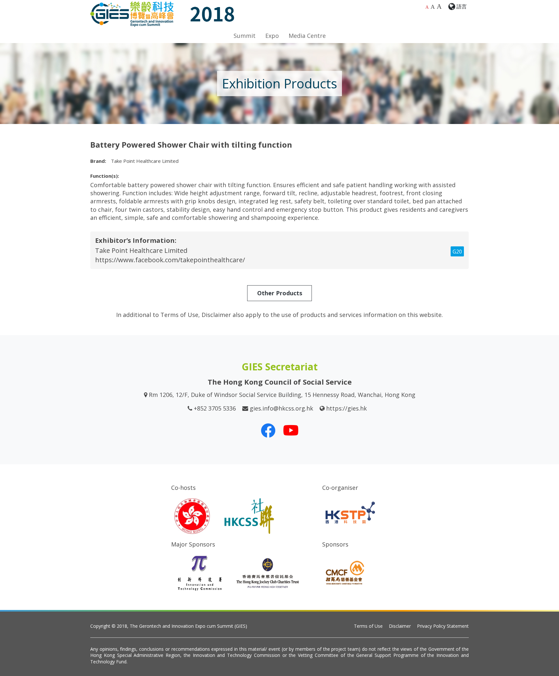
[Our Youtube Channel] (291, 430)
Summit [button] (245, 35)
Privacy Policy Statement (443, 626)
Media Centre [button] (307, 35)
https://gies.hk (346, 408)
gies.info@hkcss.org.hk (281, 408)
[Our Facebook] (268, 430)
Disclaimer (400, 626)
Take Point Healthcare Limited (141, 250)
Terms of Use (368, 626)
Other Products (279, 293)
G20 (457, 251)
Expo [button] (272, 35)
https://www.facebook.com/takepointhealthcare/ (170, 259)
